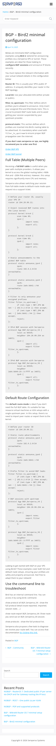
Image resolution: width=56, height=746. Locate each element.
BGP (16, 640)
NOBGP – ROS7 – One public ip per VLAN (22, 700)
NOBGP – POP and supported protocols (21, 706)
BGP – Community (15, 647)
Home (5, 12)
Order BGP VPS (12, 149)
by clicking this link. (29, 632)
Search (7, 670)
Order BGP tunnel (13, 154)
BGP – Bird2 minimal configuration (19, 721)
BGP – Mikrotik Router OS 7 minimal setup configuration (41, 650)
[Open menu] (51, 4)
